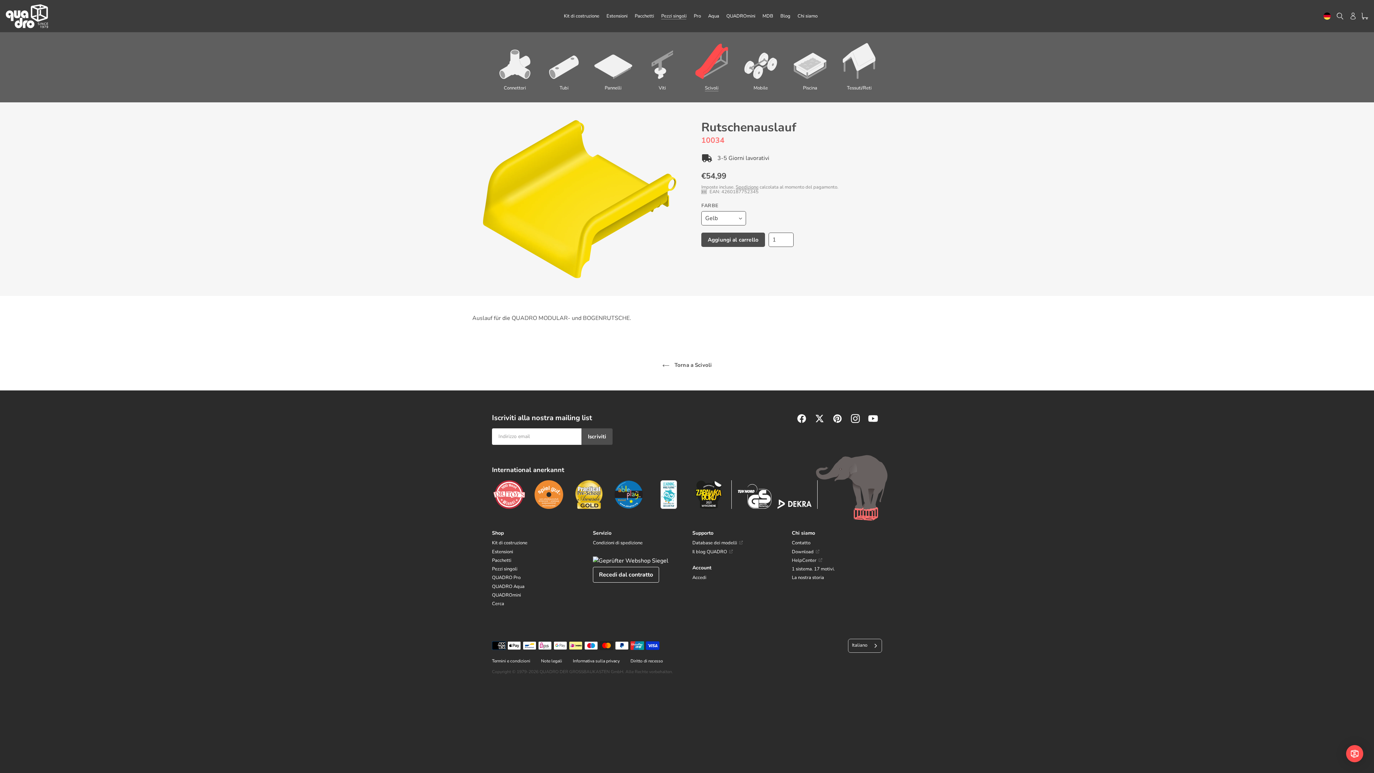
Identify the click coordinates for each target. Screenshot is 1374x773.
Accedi (699, 577)
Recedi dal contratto (626, 575)
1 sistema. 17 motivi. (813, 569)
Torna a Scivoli (692, 365)
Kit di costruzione (509, 543)
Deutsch (1327, 16)
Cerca (498, 604)
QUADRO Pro (506, 577)
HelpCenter (804, 560)
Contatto (801, 543)
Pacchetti (501, 560)
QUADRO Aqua (508, 586)
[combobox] (1327, 16)
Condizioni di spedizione (618, 543)
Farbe (709, 205)
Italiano (859, 645)
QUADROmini (506, 595)
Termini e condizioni (511, 661)
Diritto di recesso (646, 661)
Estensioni (502, 552)
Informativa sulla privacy (596, 661)
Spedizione (747, 187)
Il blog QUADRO (709, 552)
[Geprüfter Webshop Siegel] (630, 560)
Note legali (551, 661)
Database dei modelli (714, 543)
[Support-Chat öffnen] (1354, 753)
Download (803, 552)
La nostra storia (808, 577)
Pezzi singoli (504, 569)
